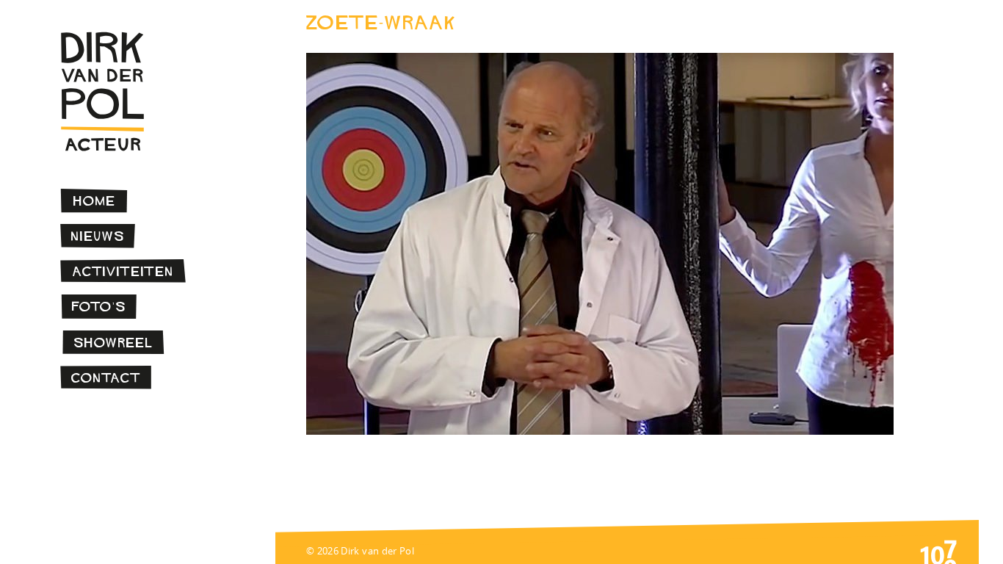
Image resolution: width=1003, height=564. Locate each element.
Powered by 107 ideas (938, 551)
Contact (106, 378)
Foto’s (99, 306)
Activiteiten (123, 271)
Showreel (113, 342)
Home (94, 201)
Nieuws (98, 236)
